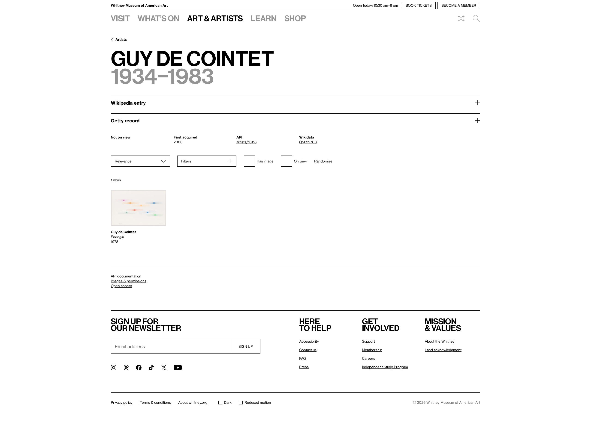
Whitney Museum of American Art (139, 5)
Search (474, 18)
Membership (372, 350)
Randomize (323, 161)
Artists (121, 39)
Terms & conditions (155, 402)
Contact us (308, 350)
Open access (121, 286)
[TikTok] (151, 367)
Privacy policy (122, 402)
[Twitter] (163, 367)
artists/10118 (246, 142)
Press (304, 367)
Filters (186, 161)
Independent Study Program (385, 367)
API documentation (126, 276)
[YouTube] (177, 367)
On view (300, 161)
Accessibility (309, 341)
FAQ (302, 358)
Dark (228, 402)
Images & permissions (128, 281)
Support (368, 341)
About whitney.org (192, 402)
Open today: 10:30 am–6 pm (375, 5)
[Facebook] (138, 367)
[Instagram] (113, 367)
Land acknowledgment (443, 350)
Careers (368, 358)
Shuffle (461, 18)
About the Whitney (440, 341)
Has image (265, 161)
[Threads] (126, 367)
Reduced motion (257, 402)
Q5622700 (308, 142)
